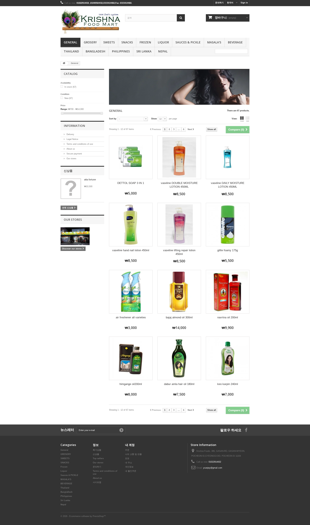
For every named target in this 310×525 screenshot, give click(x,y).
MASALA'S (214, 42)
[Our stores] (82, 236)
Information (74, 126)
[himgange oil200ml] (131, 358)
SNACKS (127, 42)
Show (154, 118)
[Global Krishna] (90, 21)
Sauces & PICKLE (188, 42)
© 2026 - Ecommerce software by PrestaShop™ (83, 516)
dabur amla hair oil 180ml (179, 384)
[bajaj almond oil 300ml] (179, 292)
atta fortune (90, 179)
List (247, 121)
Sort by (112, 118)
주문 (127, 450)
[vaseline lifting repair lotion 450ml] (179, 224)
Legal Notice (72, 139)
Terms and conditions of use (79, 144)
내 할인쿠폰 (130, 471)
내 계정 (130, 445)
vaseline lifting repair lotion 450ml (179, 252)
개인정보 (129, 467)
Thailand (71, 51)
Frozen (145, 42)
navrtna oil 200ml (227, 317)
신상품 (68, 171)
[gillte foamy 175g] (227, 224)
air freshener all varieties (131, 317)
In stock (70, 87)
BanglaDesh (95, 51)
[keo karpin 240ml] (227, 358)
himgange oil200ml (130, 384)
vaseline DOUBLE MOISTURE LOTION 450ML (179, 185)
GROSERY (90, 42)
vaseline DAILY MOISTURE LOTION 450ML (227, 185)
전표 (127, 458)
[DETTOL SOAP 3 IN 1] (131, 157)
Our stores (71, 158)
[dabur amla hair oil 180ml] (179, 358)
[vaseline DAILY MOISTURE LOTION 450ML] (227, 157)
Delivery (70, 134)
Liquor (163, 42)
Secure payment (74, 153)
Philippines (121, 51)
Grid (242, 121)
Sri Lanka (143, 51)
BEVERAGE (235, 42)
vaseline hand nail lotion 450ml (130, 250)
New (68, 98)
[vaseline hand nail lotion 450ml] (131, 224)
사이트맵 (97, 482)
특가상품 (97, 450)
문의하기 (219, 2)
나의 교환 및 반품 (133, 454)
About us (70, 149)
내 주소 (128, 462)
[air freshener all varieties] (131, 292)
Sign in (244, 2)
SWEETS (109, 42)
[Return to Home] (64, 63)
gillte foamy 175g (227, 250)
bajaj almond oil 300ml (179, 317)
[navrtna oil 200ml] (227, 292)
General (70, 42)
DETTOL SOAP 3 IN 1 (130, 183)
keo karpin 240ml (227, 384)
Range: (64, 109)
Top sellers (98, 458)
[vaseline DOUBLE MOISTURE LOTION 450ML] (179, 157)
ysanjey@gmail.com (212, 468)
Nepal (163, 51)
